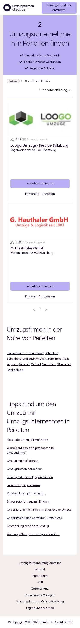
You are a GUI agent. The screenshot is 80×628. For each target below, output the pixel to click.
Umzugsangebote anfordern (59, 7)
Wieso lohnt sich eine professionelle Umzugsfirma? (30, 450)
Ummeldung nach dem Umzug (28, 526)
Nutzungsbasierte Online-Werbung (40, 601)
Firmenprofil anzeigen (40, 194)
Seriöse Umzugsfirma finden (26, 493)
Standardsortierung (53, 90)
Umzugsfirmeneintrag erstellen (40, 563)
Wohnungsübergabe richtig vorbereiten (33, 534)
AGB (40, 582)
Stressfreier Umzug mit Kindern (28, 501)
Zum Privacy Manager (40, 595)
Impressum (40, 576)
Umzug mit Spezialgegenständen (30, 477)
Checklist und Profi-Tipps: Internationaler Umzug (39, 510)
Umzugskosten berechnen (25, 469)
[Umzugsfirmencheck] (19, 8)
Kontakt (40, 569)
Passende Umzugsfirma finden (27, 440)
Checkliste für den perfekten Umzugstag (34, 518)
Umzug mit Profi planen (22, 461)
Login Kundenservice (40, 608)
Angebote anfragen (40, 183)
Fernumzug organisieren (23, 485)
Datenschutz (40, 588)
